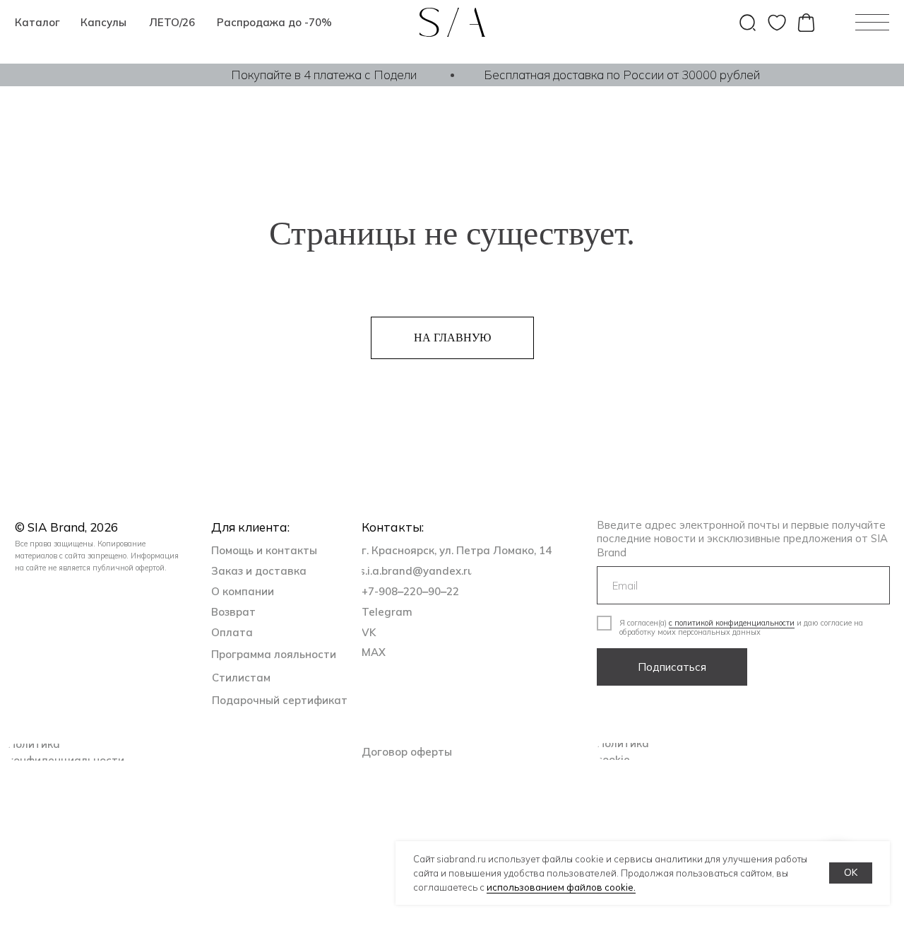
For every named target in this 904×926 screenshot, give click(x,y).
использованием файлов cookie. (561, 887)
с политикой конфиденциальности (732, 623)
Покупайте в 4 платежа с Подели (324, 74)
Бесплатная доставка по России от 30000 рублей (622, 74)
